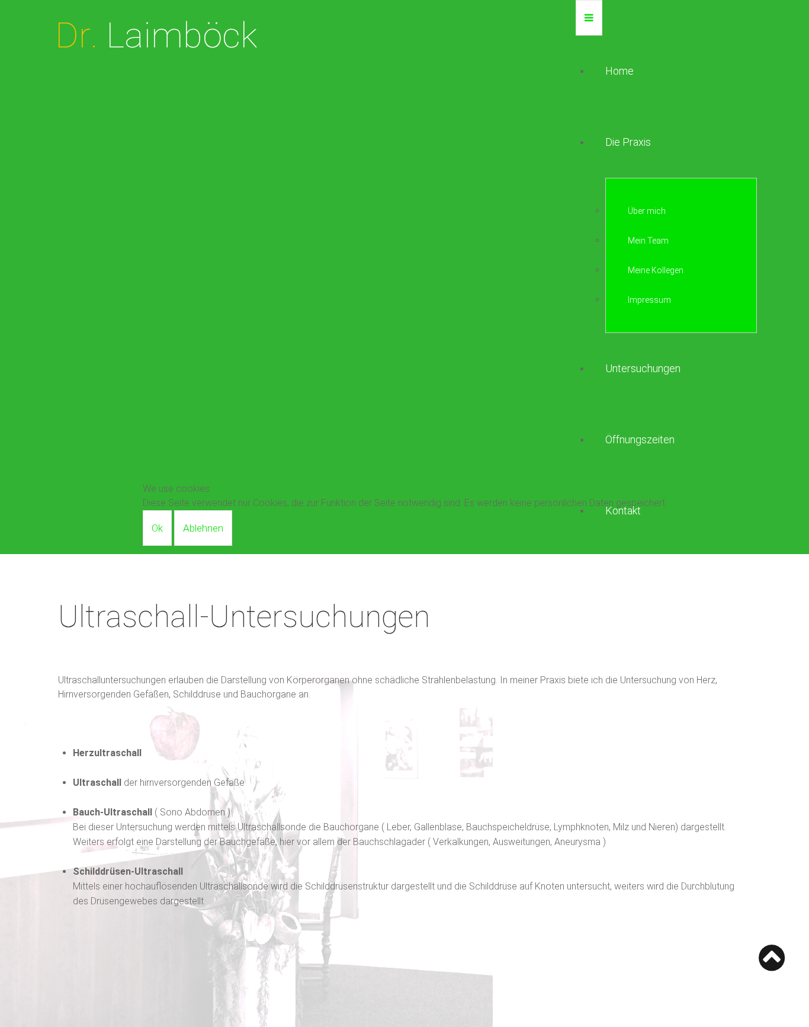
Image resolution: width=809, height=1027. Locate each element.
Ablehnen (203, 528)
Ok (157, 528)
